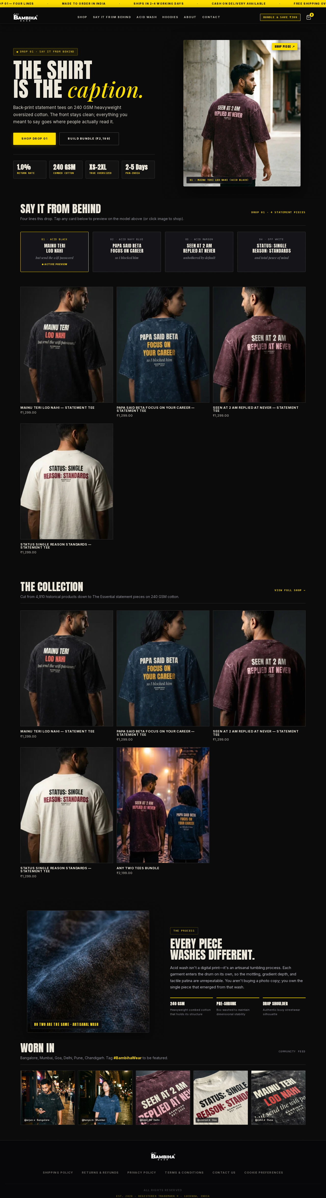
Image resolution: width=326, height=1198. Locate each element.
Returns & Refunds (100, 1172)
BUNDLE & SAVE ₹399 (280, 17)
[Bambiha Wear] (25, 17)
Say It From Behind (112, 17)
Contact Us (224, 1172)
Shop (82, 17)
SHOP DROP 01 (34, 138)
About (190, 17)
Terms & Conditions (184, 1172)
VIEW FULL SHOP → (290, 590)
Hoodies (170, 17)
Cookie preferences (263, 1172)
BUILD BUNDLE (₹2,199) (89, 138)
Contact (211, 17)
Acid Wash (147, 17)
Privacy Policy (141, 1172)
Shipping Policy (58, 1172)
